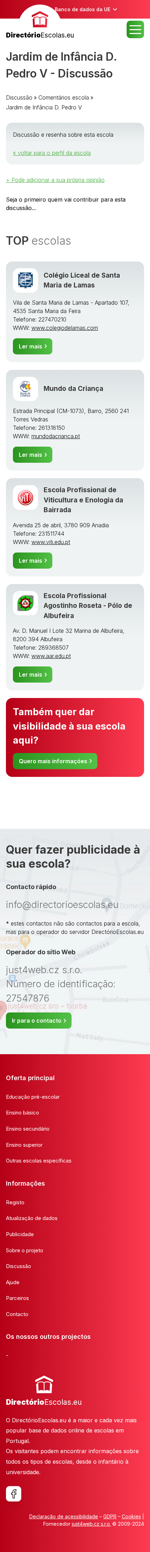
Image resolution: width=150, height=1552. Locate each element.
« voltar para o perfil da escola (52, 152)
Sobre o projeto (24, 1250)
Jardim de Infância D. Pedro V (44, 107)
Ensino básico (22, 1112)
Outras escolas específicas (39, 1160)
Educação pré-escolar (33, 1096)
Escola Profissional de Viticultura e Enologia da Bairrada (83, 500)
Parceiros (17, 1298)
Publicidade (20, 1234)
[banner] (40, 23)
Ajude (13, 1282)
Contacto (17, 1314)
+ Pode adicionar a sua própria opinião (55, 179)
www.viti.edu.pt (50, 541)
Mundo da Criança (73, 389)
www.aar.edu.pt (51, 655)
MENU (135, 29)
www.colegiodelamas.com (64, 327)
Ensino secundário (28, 1128)
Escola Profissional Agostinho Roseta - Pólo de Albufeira (88, 606)
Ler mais (30, 346)
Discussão (19, 97)
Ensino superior (24, 1144)
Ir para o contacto (36, 1020)
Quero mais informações (53, 761)
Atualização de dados (32, 1218)
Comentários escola (63, 97)
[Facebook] (13, 1494)
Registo (15, 1202)
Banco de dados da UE (82, 9)
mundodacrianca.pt (55, 436)
